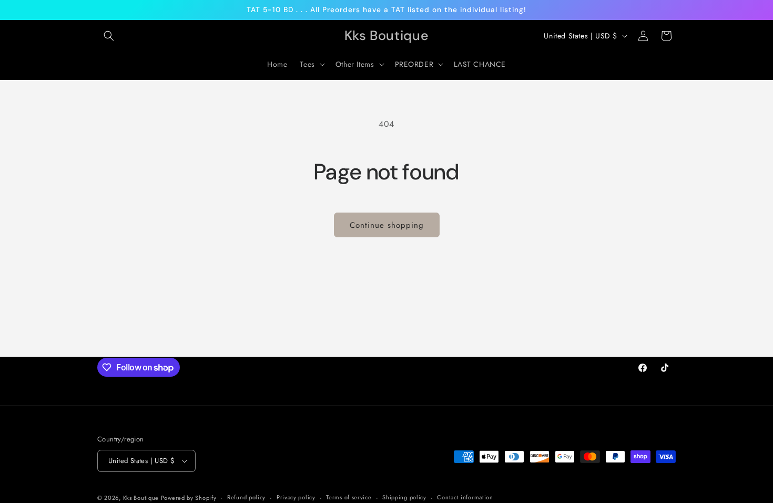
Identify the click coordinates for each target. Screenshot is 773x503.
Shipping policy (404, 497)
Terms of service (348, 497)
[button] (108, 35)
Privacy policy (296, 497)
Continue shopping (387, 225)
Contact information (465, 497)
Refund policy (246, 497)
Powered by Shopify (189, 498)
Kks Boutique (142, 498)
